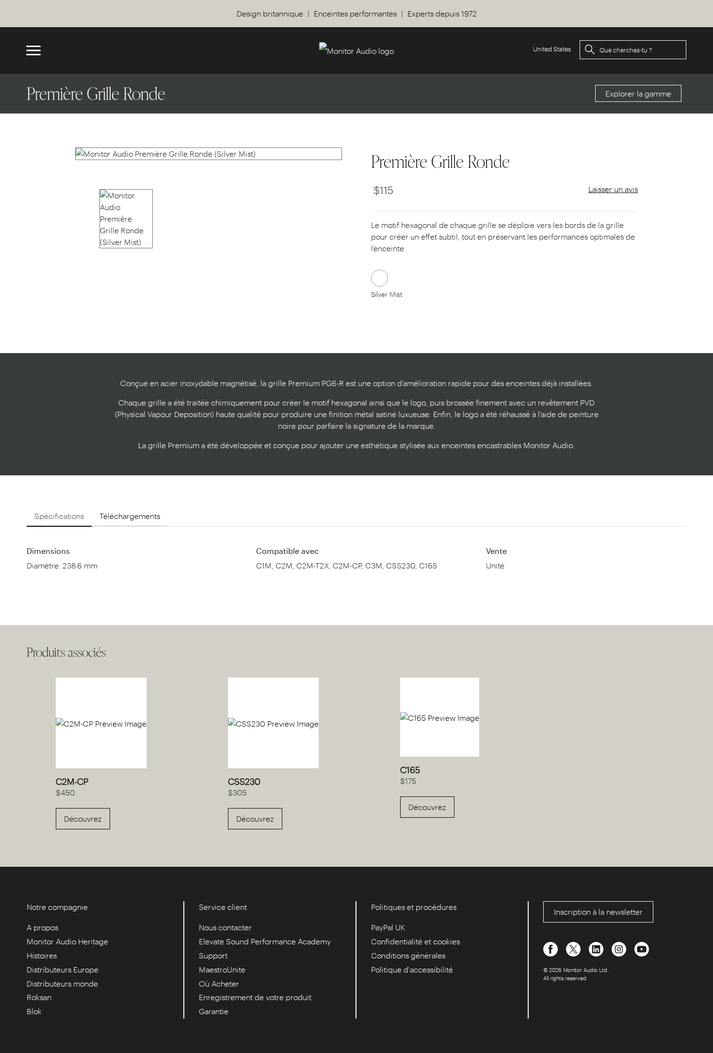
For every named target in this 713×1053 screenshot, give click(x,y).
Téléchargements (129, 515)
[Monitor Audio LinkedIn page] (597, 948)
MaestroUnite (222, 969)
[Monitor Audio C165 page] (439, 716)
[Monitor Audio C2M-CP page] (101, 722)
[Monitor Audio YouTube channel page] (641, 948)
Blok (34, 1011)
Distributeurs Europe (62, 969)
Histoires (42, 955)
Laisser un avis (613, 189)
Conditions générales (408, 955)
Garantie (213, 1011)
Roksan (39, 997)
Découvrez (83, 818)
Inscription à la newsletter (598, 911)
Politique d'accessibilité (412, 969)
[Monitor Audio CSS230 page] (273, 722)
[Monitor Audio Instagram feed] (620, 948)
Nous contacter (225, 927)
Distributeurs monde (62, 983)
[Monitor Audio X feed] (574, 948)
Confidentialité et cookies (415, 941)
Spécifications (59, 515)
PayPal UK (388, 927)
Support (213, 955)
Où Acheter (219, 983)
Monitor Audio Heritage (67, 941)
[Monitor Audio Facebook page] (551, 948)
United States (552, 48)
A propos (42, 927)
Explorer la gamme (638, 93)
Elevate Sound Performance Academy (265, 941)
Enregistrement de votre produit (255, 997)
